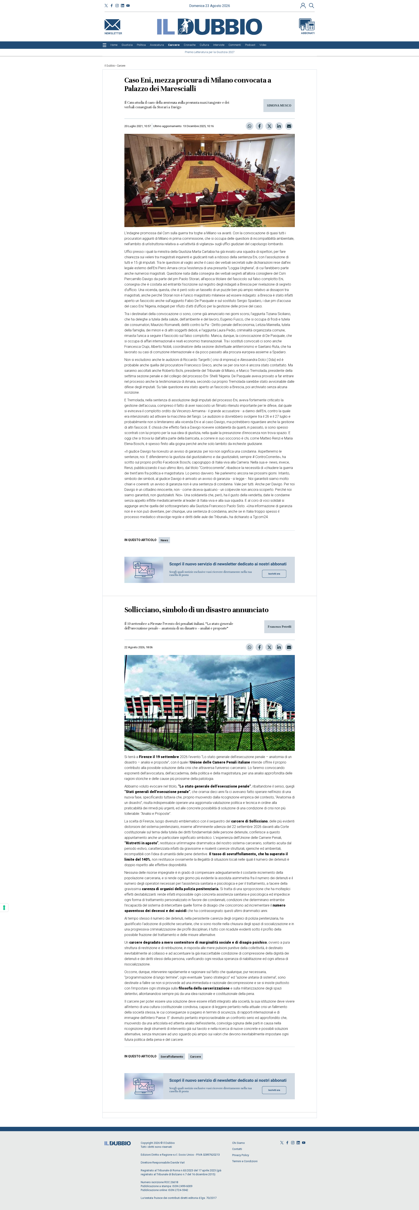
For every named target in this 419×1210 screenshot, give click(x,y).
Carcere (121, 65)
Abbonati (308, 33)
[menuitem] (114, 45)
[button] (303, 5)
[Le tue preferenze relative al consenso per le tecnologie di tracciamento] (4, 907)
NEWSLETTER (113, 32)
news (164, 540)
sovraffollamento (172, 1056)
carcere (195, 1056)
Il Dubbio (110, 65)
